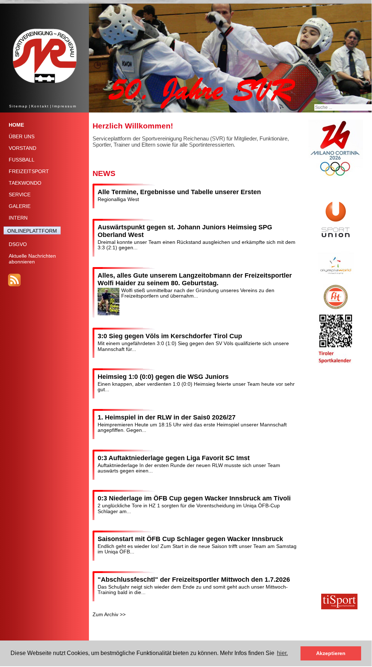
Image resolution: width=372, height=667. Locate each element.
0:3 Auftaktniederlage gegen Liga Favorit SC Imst (174, 458)
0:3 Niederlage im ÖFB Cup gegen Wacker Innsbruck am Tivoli (194, 498)
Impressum (64, 106)
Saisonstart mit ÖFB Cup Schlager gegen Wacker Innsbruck (190, 539)
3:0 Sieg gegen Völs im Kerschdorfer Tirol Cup (170, 336)
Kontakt (40, 106)
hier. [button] (282, 653)
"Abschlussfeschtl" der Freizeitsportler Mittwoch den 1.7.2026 (194, 579)
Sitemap (18, 106)
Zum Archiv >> (109, 614)
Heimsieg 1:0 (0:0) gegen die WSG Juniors (163, 376)
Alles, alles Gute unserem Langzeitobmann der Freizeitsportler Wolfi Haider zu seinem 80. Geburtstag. (195, 279)
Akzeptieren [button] (331, 653)
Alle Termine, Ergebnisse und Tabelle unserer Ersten (179, 192)
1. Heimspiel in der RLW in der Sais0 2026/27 (167, 417)
